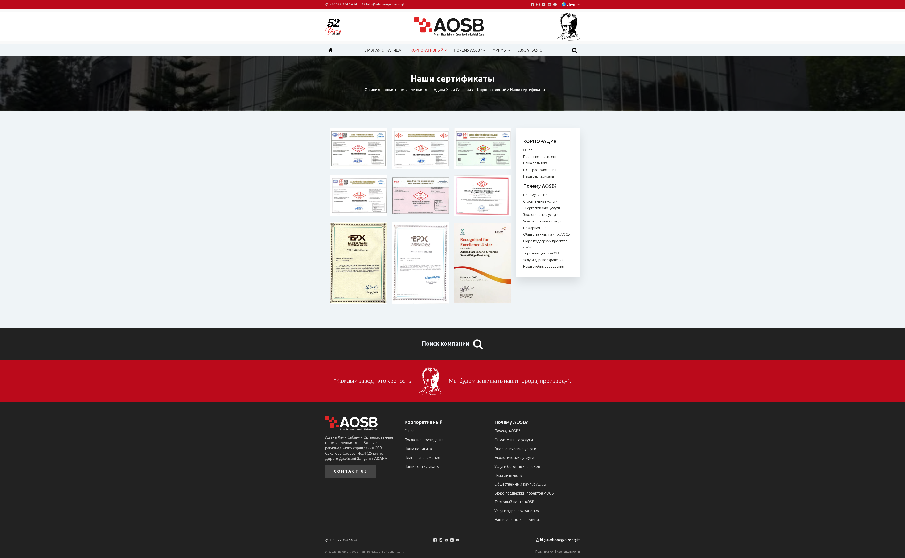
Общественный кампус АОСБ (546, 234)
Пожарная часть (536, 228)
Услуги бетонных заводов (543, 221)
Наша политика (535, 163)
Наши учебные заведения (543, 266)
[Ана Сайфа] (330, 50)
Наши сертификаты (538, 176)
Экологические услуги (541, 214)
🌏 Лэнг (568, 4)
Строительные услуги (540, 201)
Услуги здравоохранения (543, 260)
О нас (527, 150)
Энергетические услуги (541, 208)
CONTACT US (351, 471)
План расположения (539, 170)
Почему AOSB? (535, 195)
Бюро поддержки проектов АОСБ (545, 244)
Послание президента (541, 156)
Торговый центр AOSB (541, 253)
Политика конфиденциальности (557, 551)
